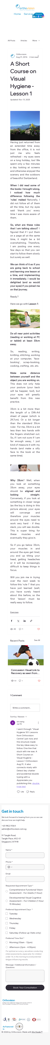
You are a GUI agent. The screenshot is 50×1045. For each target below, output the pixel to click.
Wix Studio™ (37, 1032)
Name (9, 850)
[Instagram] (43, 16)
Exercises (14, 612)
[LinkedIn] (34, 16)
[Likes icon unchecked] (18, 791)
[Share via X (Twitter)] (18, 621)
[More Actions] (38, 722)
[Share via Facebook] (11, 621)
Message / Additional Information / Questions (21, 966)
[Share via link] (31, 621)
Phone (9, 862)
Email (8, 874)
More (34, 40)
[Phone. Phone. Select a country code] (10, 867)
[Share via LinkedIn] (24, 621)
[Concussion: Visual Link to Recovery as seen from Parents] (26, 655)
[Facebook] (38, 16)
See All (37, 640)
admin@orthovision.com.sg (14, 829)
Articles (24, 40)
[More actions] (38, 55)
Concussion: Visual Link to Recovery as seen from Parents (25, 672)
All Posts (11, 40)
